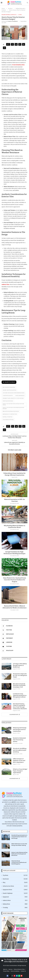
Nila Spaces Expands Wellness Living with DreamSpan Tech (19, 685)
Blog (15, 882)
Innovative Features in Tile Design (11, 411)
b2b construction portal (9, 387)
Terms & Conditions (15, 971)
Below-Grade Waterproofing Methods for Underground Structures (19, 854)
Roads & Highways (15, 893)
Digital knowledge (19, 395)
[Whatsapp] (19, 976)
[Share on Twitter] (16, 44)
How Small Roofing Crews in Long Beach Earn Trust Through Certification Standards (20, 706)
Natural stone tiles (7, 416)
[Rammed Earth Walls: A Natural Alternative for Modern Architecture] (14, 595)
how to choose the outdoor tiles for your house (13, 404)
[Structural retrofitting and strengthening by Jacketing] (6, 751)
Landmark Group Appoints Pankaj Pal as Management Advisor (19, 695)
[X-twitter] (10, 976)
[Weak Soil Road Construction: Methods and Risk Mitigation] (6, 863)
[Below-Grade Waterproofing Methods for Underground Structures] (6, 854)
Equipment (15, 897)
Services (10, 969)
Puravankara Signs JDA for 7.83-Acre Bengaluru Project (20, 675)
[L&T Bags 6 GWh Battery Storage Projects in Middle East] (6, 666)
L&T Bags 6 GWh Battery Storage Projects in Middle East (20, 665)
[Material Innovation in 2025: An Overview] (14, 488)
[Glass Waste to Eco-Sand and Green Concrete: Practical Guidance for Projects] (14, 567)
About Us (5, 969)
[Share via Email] (4, 47)
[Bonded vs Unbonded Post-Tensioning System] (6, 740)
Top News (15, 875)
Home (3, 8)
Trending (15, 907)
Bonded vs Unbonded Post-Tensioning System (19, 739)
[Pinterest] (14, 976)
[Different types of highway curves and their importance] (6, 761)
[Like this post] (8, 44)
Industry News (15, 900)
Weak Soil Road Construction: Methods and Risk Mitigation (18, 862)
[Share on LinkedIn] (23, 44)
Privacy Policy (6, 971)
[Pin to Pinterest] (19, 44)
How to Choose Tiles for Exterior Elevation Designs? (13, 408)
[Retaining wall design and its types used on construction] (6, 730)
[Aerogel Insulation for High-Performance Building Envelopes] (14, 540)
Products (10, 8)
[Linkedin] (17, 976)
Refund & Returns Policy (19, 969)
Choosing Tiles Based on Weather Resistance (13, 392)
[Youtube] (21, 976)
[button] (3, 934)
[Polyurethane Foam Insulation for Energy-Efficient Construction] (14, 462)
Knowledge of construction (10, 414)
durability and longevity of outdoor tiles (13, 398)
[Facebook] (7, 976)
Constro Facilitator (12, 21)
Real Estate (15, 879)
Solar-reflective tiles (8, 419)
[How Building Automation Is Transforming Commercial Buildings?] (6, 837)
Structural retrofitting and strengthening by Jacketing (19, 750)
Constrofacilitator (8, 395)
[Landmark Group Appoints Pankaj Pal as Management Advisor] (6, 696)
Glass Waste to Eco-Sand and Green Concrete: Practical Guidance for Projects (14, 579)
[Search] (27, 2)
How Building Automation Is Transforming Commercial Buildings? (19, 837)
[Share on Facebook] (12, 44)
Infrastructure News (15, 886)
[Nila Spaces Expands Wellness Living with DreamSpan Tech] (6, 686)
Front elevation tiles (8, 401)
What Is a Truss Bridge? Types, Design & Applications (20, 770)
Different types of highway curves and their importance (19, 760)
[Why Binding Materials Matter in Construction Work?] (14, 514)
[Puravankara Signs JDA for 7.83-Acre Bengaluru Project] (6, 676)
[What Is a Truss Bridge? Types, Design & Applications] (6, 771)
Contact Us (23, 971)
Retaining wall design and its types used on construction (19, 729)
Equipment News (15, 889)
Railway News (15, 904)
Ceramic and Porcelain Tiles (9, 390)
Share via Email (10, 382)
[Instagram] (12, 976)
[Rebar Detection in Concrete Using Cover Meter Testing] (6, 846)
